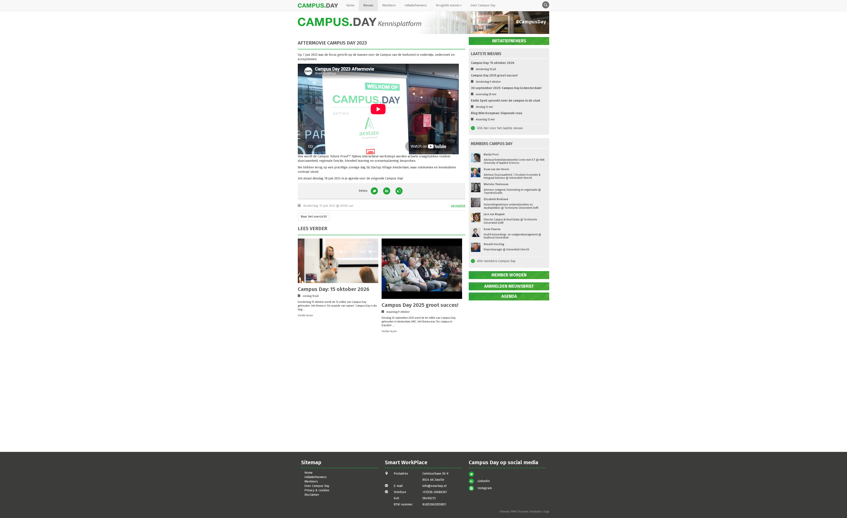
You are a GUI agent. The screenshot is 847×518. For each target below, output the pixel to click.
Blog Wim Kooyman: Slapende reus (496, 113)
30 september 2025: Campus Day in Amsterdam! (506, 88)
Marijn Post (491, 154)
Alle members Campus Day (496, 261)
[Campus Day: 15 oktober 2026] (338, 261)
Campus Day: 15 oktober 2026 (333, 289)
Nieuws (368, 5)
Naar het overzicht (314, 216)
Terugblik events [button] (447, 5)
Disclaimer (311, 495)
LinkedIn (484, 481)
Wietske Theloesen (496, 184)
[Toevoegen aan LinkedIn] (386, 191)
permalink (458, 206)
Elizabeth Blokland (496, 199)
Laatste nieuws (486, 53)
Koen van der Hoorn (496, 169)
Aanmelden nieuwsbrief (509, 286)
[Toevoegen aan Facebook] (399, 191)
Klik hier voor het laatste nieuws (500, 128)
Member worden (509, 275)
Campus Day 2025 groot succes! (420, 305)
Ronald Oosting (494, 244)
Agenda (509, 296)
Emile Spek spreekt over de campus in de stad (505, 100)
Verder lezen (305, 315)
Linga (546, 511)
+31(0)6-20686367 (434, 492)
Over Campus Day (482, 5)
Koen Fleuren (492, 229)
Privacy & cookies (316, 490)
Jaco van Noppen (494, 214)
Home (350, 5)
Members (389, 5)
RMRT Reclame (519, 511)
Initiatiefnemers (416, 5)
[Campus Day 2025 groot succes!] (422, 269)
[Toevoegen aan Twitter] (374, 191)
